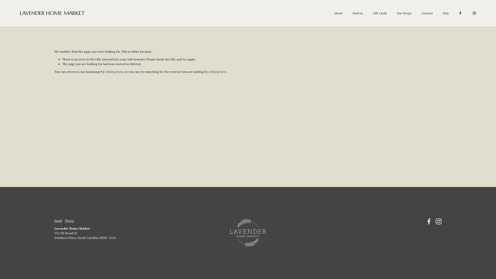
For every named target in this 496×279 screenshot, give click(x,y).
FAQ (446, 13)
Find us (358, 13)
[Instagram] (474, 13)
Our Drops (404, 13)
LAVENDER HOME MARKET (52, 13)
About (338, 13)
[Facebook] (460, 13)
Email (58, 221)
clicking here (114, 72)
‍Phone (69, 221)
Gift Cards (380, 13)
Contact (427, 13)
